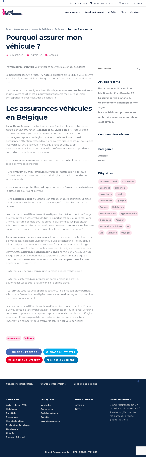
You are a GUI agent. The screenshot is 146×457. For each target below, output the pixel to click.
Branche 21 (120, 188)
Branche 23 (106, 194)
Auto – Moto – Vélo (16, 405)
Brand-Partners (119, 419)
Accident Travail (108, 181)
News (101, 160)
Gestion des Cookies (85, 383)
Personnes (12, 417)
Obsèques (105, 220)
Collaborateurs (49, 413)
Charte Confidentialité (53, 383)
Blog (123, 12)
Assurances (72, 12)
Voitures (29, 338)
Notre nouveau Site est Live (115, 88)
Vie (101, 232)
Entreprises (106, 200)
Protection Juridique (111, 226)
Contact (135, 12)
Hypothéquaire (129, 213)
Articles (53, 55)
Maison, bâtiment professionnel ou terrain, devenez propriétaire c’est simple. (118, 117)
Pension (119, 220)
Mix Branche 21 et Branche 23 (116, 93)
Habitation (118, 207)
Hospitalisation (108, 213)
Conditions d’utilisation (19, 383)
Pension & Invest (94, 12)
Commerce (47, 409)
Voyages (125, 232)
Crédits (112, 12)
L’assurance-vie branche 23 (114, 98)
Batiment (105, 188)
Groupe (104, 207)
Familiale (11, 413)
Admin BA (36, 55)
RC (128, 226)
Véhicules (46, 405)
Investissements (50, 421)
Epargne (121, 200)
